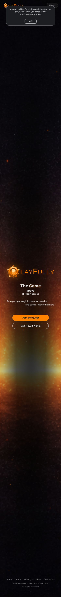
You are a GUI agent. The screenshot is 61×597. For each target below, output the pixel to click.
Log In (52, 5)
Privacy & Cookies (32, 579)
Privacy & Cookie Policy (30, 14)
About (10, 579)
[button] (31, 21)
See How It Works (31, 325)
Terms (18, 579)
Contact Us (49, 579)
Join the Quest (30, 317)
